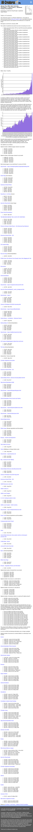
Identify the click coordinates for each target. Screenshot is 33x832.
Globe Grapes (4, 428)
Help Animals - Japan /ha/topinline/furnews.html (11, 509)
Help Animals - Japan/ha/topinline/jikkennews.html (12, 407)
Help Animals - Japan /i (6, 295)
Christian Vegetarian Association (8, 360)
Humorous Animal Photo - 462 (7, 479)
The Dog (2, 347)
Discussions (3, 266)
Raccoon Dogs (4, 253)
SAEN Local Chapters (5, 493)
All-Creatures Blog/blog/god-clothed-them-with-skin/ (12, 341)
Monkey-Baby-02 (4, 323)
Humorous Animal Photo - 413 (7, 369)
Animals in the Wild (5, 729)
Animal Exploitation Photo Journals (8, 646)
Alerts (2, 530)
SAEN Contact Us (4, 488)
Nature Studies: (4, 673)
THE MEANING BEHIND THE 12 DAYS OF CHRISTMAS (13, 217)
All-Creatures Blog (5, 244)
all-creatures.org (11, 809)
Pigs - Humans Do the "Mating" (7, 459)
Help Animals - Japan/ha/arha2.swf (8, 453)
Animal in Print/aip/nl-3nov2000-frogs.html (10, 474)
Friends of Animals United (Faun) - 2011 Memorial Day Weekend (15, 226)
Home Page (3, 175)
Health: (2, 784)
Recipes (2, 664)
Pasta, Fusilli (3, 515)
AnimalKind (3, 692)
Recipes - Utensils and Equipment (8, 437)
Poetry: (2, 739)
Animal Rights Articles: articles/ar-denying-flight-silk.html (13, 377)
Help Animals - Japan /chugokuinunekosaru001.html (12, 284)
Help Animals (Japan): (5, 655)
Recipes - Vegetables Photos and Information (10, 565)
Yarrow (2, 449)
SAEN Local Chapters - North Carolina (9, 505)
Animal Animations (5, 275)
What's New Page (4, 560)
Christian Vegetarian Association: (8, 766)
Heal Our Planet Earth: (5, 757)
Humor (2, 637)
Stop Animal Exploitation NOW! (7, 382)
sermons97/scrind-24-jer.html (7, 546)
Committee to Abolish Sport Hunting (8, 701)
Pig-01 (2, 550)
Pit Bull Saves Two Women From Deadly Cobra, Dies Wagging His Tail (16, 258)
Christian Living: (4, 710)
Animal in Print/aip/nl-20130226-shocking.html (11, 304)
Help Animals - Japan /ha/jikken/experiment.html (11, 332)
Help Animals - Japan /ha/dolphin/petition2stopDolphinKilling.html (15, 166)
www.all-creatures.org (16, 19)
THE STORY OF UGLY (5, 444)
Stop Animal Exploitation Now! (7, 720)
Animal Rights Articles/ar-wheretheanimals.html (11, 468)
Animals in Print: (4, 794)
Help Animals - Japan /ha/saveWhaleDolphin (10, 309)
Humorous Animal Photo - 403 (7, 235)
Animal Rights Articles (5, 419)
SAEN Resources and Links (7, 484)
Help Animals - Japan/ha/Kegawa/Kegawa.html (11, 390)
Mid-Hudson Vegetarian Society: (8, 798)
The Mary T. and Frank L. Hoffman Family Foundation (16, 804)
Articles (2, 775)
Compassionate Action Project (7, 521)
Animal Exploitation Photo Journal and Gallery (11, 398)
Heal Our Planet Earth (5, 203)
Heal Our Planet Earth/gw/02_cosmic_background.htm (12, 289)
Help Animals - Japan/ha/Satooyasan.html (10, 413)
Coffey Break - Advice (5, 541)
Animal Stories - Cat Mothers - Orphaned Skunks (11, 318)
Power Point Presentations (6, 212)
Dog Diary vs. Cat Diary (6, 194)
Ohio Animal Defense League (7, 748)
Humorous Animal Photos (6, 184)
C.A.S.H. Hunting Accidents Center (8, 498)
